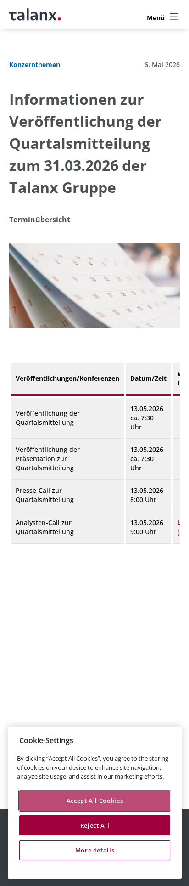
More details (95, 850)
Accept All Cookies (95, 800)
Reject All (95, 825)
